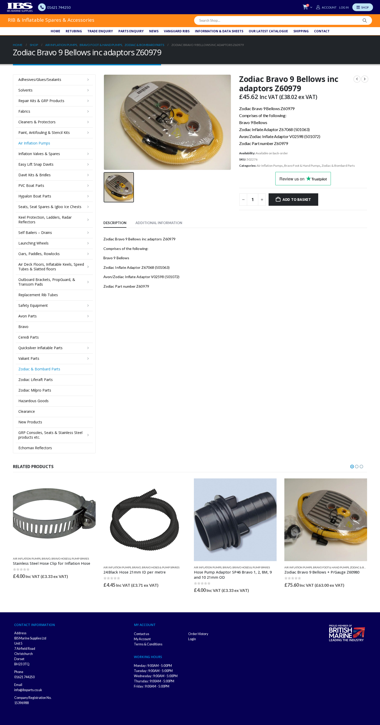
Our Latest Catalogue (268, 31)
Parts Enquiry (131, 31)
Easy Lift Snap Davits (36, 164)
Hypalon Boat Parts (34, 196)
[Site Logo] (20, 7)
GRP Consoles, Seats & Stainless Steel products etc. (50, 435)
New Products (30, 421)
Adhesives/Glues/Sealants (39, 79)
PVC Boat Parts (31, 185)
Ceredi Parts (28, 337)
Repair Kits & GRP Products (41, 100)
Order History (198, 634)
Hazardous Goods (33, 400)
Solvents (25, 90)
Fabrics (24, 111)
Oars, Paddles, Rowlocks (39, 253)
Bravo (23, 326)
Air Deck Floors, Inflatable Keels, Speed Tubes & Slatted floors (51, 266)
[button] (352, 466)
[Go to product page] (54, 515)
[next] (364, 79)
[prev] (357, 79)
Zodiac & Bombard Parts (338, 165)
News (153, 31)
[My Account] (326, 7)
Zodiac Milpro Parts (34, 390)
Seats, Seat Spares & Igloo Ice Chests (49, 206)
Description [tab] (114, 223)
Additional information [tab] (158, 223)
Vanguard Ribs (176, 31)
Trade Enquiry (100, 31)
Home (55, 31)
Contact (322, 31)
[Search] (365, 20)
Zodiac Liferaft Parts (35, 379)
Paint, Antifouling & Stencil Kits (44, 132)
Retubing (74, 31)
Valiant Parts (28, 358)
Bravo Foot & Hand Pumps (302, 165)
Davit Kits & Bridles (34, 174)
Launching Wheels (33, 243)
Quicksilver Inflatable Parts (40, 347)
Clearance (26, 411)
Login (192, 639)
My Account (142, 639)
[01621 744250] (42, 7)
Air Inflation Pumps (270, 165)
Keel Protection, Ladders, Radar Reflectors (45, 219)
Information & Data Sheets (219, 31)
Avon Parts (27, 316)
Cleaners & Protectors (37, 121)
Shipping (301, 31)
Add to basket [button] (87, 487)
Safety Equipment (33, 305)
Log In (344, 7)
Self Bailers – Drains (35, 232)
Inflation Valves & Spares (39, 153)
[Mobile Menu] (362, 7)
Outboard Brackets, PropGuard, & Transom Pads (46, 282)
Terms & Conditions (148, 644)
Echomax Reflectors (35, 447)
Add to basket (297, 199)
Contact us (141, 634)
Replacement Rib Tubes (38, 294)
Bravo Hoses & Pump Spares (70, 558)
